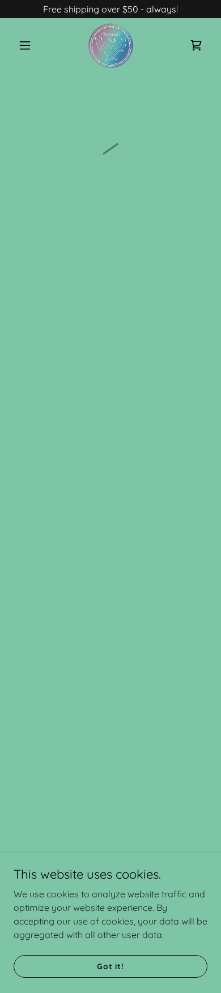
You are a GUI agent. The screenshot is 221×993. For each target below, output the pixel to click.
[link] (110, 45)
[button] (28, 45)
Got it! (110, 966)
